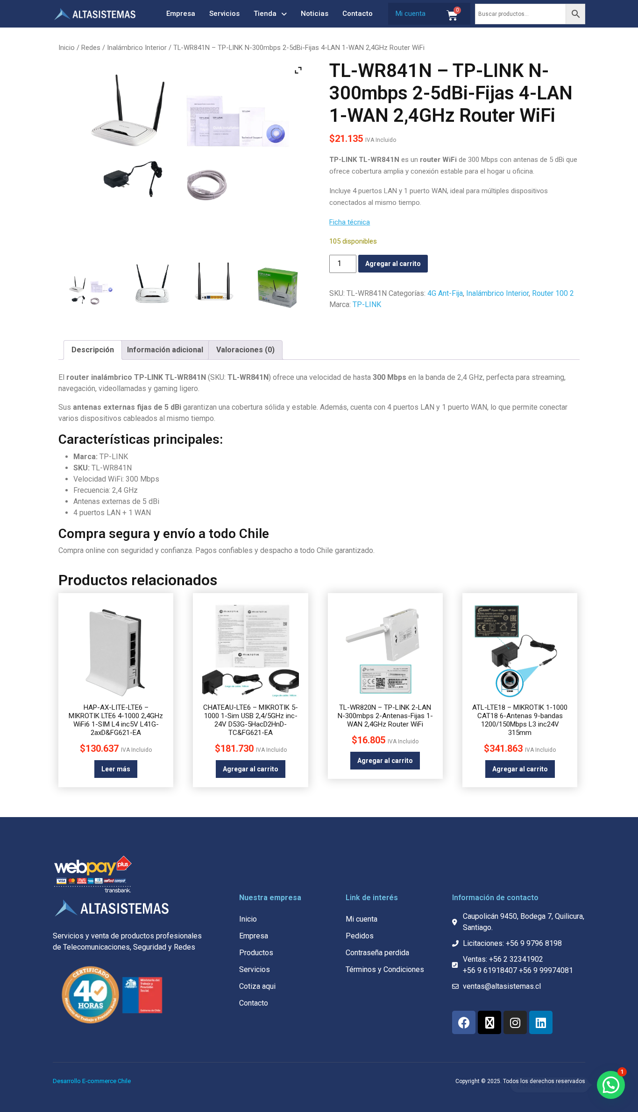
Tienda (265, 13)
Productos (256, 952)
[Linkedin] (541, 1022)
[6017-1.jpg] (152, 287)
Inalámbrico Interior (137, 47)
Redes (90, 47)
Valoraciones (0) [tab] (245, 349)
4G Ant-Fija (445, 293)
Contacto (357, 13)
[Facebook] (463, 1022)
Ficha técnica (349, 222)
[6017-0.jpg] (90, 294)
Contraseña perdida (377, 952)
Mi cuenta (410, 13)
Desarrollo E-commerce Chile (92, 1080)
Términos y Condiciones (385, 969)
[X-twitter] (489, 1022)
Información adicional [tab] (165, 349)
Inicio (66, 47)
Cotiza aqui (257, 986)
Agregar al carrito (393, 263)
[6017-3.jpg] (277, 287)
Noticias (314, 13)
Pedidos (360, 935)
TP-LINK (367, 304)
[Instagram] (515, 1022)
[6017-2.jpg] (214, 286)
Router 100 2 (553, 293)
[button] (611, 1085)
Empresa (180, 13)
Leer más (115, 769)
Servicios (224, 13)
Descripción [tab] (92, 349)
